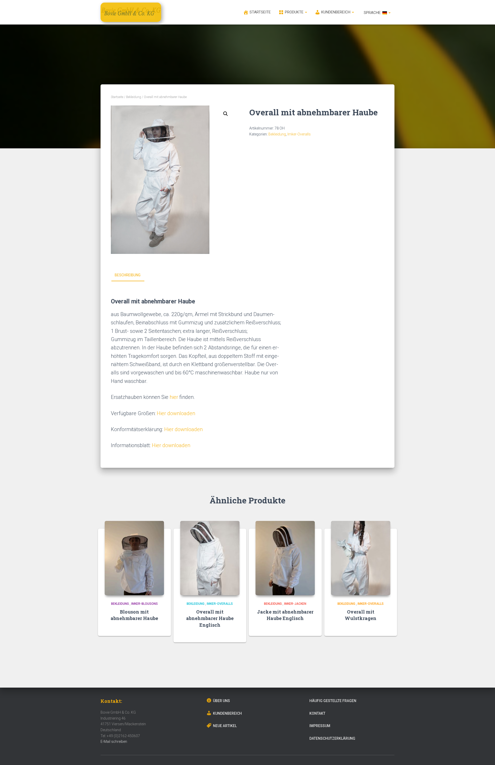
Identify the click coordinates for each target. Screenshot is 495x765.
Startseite (117, 97)
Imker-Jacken (295, 604)
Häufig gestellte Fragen (332, 701)
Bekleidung (133, 97)
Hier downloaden (176, 413)
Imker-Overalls (299, 134)
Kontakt (317, 713)
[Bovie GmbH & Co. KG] (131, 12)
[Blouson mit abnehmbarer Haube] (134, 558)
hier (174, 397)
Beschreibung (128, 275)
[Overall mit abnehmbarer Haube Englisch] (210, 558)
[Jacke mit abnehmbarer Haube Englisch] (285, 558)
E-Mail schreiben (114, 741)
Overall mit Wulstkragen (360, 615)
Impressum (319, 726)
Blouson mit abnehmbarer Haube (134, 615)
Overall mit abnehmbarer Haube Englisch (210, 618)
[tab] (131, 275)
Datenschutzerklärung (332, 738)
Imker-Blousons (144, 604)
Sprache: (372, 12)
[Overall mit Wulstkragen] (360, 558)
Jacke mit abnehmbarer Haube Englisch (285, 615)
